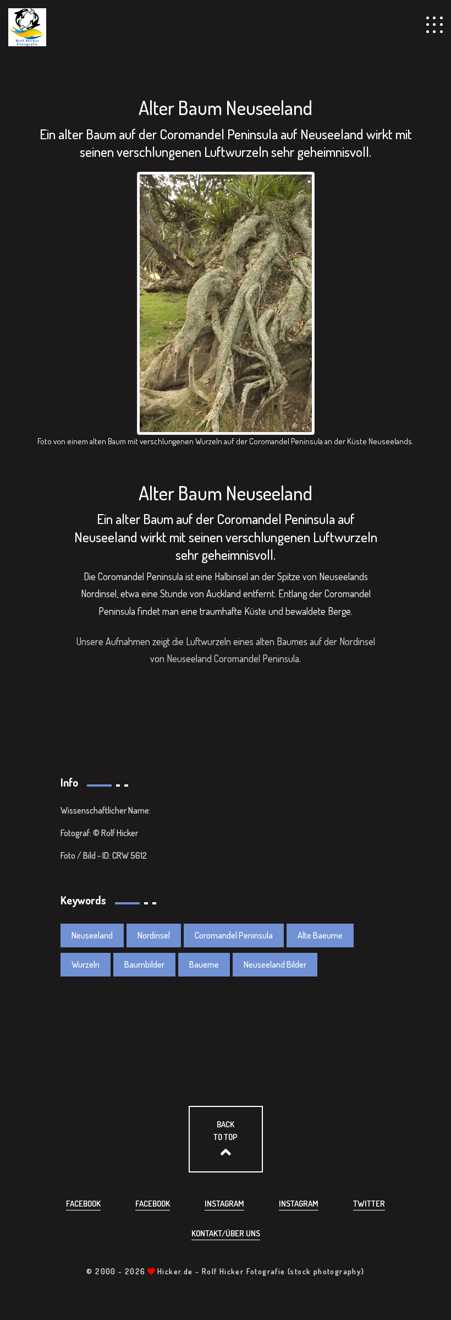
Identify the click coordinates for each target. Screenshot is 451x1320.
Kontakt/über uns (225, 1233)
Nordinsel (154, 935)
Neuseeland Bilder (275, 964)
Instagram (224, 1203)
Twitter (369, 1203)
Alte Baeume (320, 935)
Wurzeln (86, 964)
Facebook (83, 1203)
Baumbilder (144, 964)
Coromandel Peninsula (234, 935)
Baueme (204, 964)
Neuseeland (92, 935)
